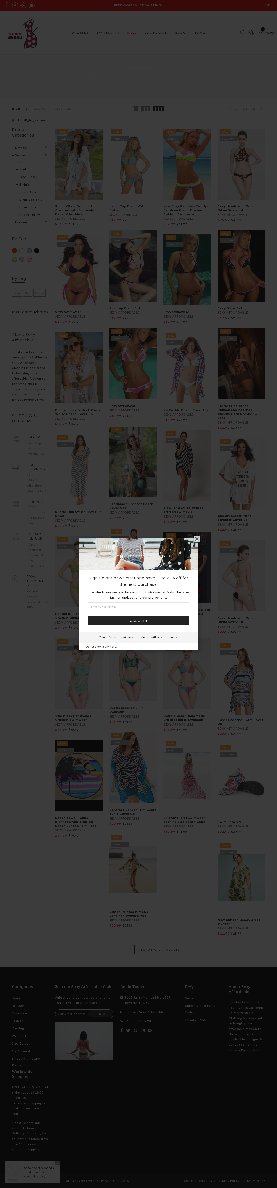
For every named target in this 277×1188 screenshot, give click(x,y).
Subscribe (139, 621)
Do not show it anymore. (101, 646)
